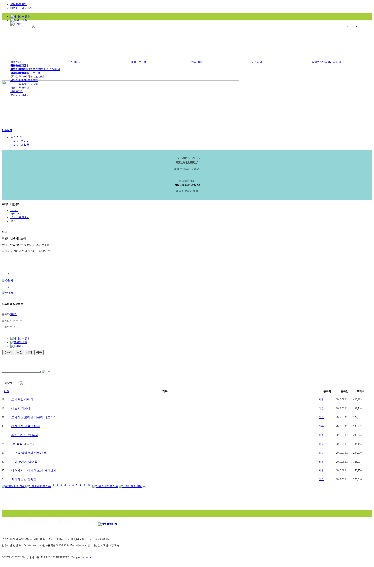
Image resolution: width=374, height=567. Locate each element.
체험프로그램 (139, 61)
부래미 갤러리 (19, 141)
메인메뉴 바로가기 (21, 8)
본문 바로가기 (18, 4)
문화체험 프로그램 (29, 72)
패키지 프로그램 (28, 80)
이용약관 (15, 519)
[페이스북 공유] (20, 16)
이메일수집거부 (64, 519)
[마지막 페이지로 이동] (144, 485)
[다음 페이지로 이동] (105, 485)
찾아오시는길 (87, 519)
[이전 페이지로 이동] (38, 485)
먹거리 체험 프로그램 (31, 76)
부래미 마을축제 (19, 94)
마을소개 (15, 61)
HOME (14, 210)
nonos (88, 557)
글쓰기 (8, 352)
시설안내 (76, 61)
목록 (39, 352)
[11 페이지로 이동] (130, 485)
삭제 (29, 352)
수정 (19, 352)
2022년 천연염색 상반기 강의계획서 (39, 69)
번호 (6, 391)
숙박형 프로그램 (28, 83)
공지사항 (16, 137)
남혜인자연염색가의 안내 (326, 61)
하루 (321, 399)
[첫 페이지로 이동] (13, 485)
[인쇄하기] (17, 23)
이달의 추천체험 (19, 87)
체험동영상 (16, 91)
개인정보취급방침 (37, 519)
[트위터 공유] (18, 20)
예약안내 (196, 61)
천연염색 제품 (18, 65)
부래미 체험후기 (19, 72)
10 (89, 485)
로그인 (354, 26)
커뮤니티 (257, 61)
